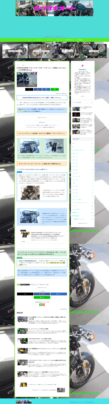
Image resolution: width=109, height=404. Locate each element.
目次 (40, 122)
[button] (92, 102)
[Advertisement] (54, 26)
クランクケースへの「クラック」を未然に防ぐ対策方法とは (41, 127)
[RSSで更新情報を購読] (43, 304)
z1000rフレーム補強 (44, 284)
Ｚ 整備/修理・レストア (25, 284)
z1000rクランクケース (35, 284)
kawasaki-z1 (82, 69)
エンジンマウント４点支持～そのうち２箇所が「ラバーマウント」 (42, 125)
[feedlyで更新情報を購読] (40, 304)
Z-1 (18, 284)
